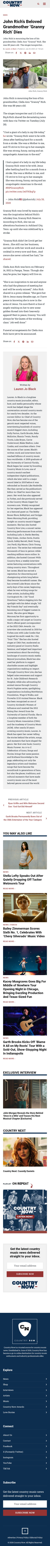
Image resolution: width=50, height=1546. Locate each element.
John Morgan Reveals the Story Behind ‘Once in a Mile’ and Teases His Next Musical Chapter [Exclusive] (23, 1116)
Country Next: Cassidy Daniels (18, 1171)
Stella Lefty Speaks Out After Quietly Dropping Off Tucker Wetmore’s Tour (23, 879)
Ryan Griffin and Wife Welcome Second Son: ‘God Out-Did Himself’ (26, 805)
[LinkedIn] (30, 53)
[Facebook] (16, 53)
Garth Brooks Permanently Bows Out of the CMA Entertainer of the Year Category (23, 818)
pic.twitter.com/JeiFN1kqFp (21, 191)
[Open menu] (44, 4)
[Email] (34, 53)
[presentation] (25, 854)
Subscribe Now (25, 1274)
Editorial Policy (36, 1537)
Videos (13, 925)
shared (7, 259)
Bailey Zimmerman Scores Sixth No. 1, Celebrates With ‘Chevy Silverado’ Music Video (24, 932)
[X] (21, 53)
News (5, 15)
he (4, 135)
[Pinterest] (25, 53)
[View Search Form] (38, 4)
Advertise (12, 1537)
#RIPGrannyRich (15, 187)
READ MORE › (9, 888)
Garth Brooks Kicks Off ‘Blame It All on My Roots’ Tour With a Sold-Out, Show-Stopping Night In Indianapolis (25, 1047)
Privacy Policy (23, 1537)
